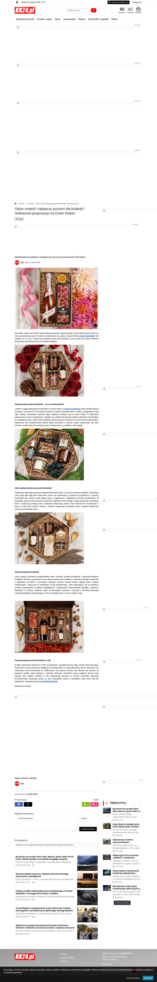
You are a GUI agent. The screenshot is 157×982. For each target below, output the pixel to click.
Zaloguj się (136, 2)
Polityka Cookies (67, 958)
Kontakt (63, 954)
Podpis (84, 818)
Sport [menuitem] (58, 19)
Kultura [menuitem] (81, 19)
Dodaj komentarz (88, 829)
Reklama (63, 961)
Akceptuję (148, 978)
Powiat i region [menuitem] (44, 19)
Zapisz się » (107, 964)
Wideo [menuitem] (114, 19)
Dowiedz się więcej (133, 978)
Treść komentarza (25, 818)
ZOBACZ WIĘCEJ (122, 902)
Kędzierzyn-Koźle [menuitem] (25, 19)
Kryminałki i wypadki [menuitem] (98, 19)
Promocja (19, 219)
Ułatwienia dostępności (120, 2)
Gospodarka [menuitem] (69, 19)
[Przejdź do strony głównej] (29, 10)
